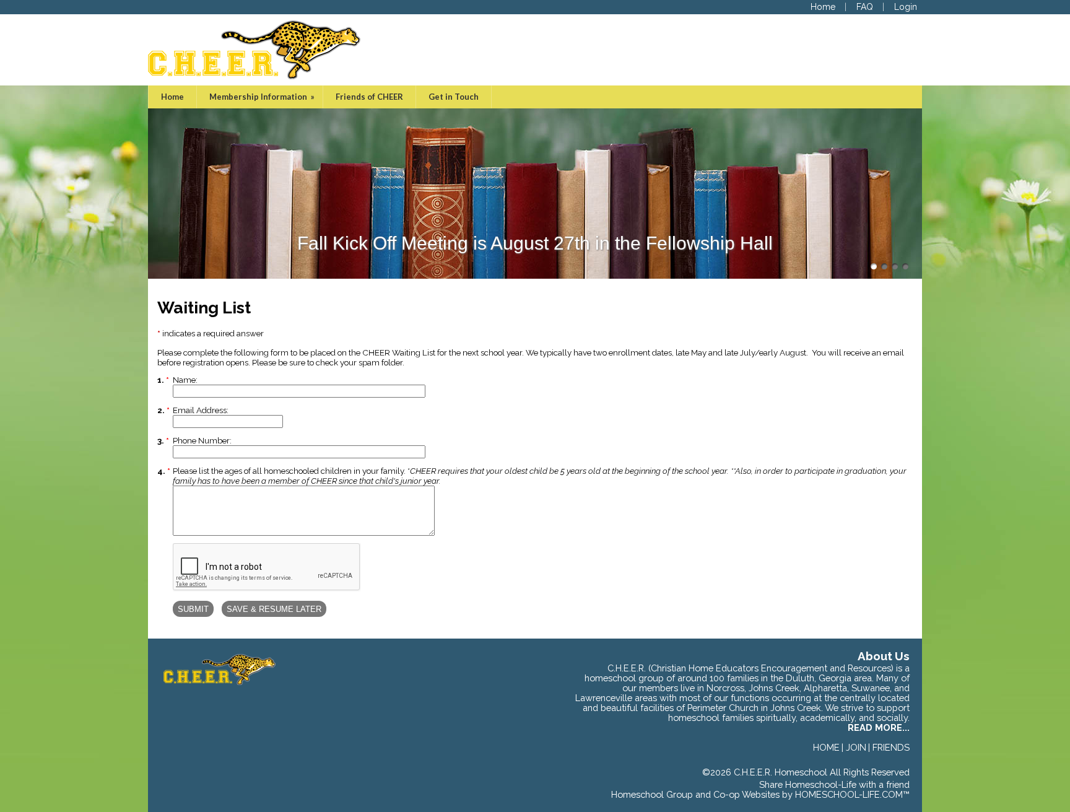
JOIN (856, 747)
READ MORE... (879, 727)
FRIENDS (891, 747)
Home (172, 97)
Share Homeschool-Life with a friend (834, 784)
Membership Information (262, 97)
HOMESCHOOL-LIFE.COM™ (852, 794)
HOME (826, 747)
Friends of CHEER (369, 97)
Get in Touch (453, 97)
